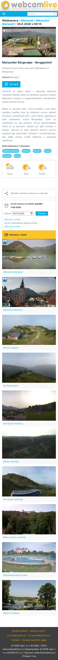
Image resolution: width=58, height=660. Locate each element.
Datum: (7, 213)
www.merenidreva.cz (44, 652)
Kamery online (37, 631)
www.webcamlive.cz (13, 649)
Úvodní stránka (19, 631)
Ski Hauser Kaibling (13, 423)
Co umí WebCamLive (39, 635)
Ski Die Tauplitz (11, 347)
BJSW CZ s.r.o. (15, 652)
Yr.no (33, 656)
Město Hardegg (11, 461)
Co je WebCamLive (16, 635)
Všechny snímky (12, 219)
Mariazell (27, 20)
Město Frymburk (11, 613)
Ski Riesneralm (10, 385)
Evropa (17, 156)
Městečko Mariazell (11, 151)
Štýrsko (48, 151)
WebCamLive (29, 5)
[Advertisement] (29, 183)
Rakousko (7, 156)
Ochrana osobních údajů (34, 640)
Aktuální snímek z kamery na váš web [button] (26, 193)
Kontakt (15, 640)
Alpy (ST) (37, 151)
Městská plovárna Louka (15, 575)
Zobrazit (42, 213)
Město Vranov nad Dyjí (14, 537)
